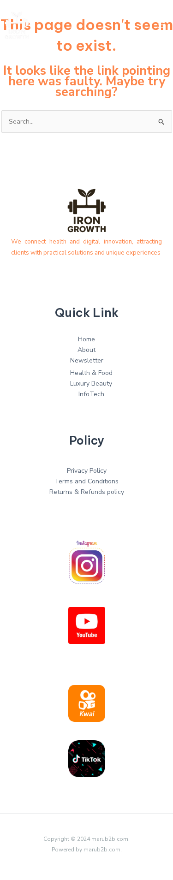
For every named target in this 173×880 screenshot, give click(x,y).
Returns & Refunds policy (86, 492)
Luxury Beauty (91, 383)
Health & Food (91, 373)
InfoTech (91, 394)
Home (86, 339)
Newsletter (86, 360)
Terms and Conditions (86, 481)
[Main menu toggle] (161, 25)
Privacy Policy (87, 470)
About (86, 349)
